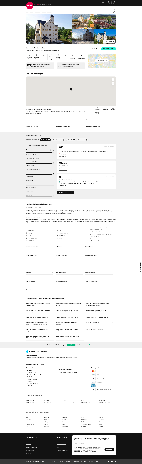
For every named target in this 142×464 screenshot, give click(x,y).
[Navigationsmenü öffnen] (114, 2)
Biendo (82, 400)
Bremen (64, 419)
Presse (58, 447)
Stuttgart (46, 419)
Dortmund (101, 421)
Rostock (83, 417)
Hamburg (28, 421)
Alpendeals (29, 453)
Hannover (64, 417)
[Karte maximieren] (113, 79)
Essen (63, 424)
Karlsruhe (101, 419)
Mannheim (83, 421)
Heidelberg (65, 426)
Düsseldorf (47, 417)
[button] (114, 11)
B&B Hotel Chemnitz (86, 402)
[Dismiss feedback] (140, 271)
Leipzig (46, 421)
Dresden (46, 424)
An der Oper (102, 400)
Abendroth (65, 400)
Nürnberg (46, 426)
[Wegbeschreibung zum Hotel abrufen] (113, 83)
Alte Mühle (46, 400)
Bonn (63, 421)
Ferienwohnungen (30, 450)
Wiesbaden (83, 426)
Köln (27, 426)
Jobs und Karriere (61, 444)
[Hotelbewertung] (40, 135)
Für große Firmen (30, 440)
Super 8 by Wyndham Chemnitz (70, 402)
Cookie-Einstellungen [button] (77, 461)
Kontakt (59, 440)
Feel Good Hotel (30, 400)
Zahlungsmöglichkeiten (62, 450)
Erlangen (101, 426)
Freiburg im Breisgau (86, 424)
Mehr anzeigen (29, 222)
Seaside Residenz (48, 402)
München (28, 419)
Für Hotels (28, 444)
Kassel (100, 424)
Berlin (27, 417)
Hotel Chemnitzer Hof (104, 402)
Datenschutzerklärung (79, 451)
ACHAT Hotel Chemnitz (31, 402)
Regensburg (84, 419)
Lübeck (101, 417)
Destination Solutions (31, 447)
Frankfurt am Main (30, 424)
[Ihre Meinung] (140, 267)
